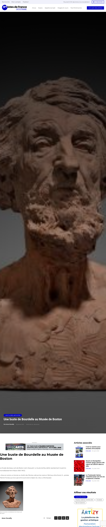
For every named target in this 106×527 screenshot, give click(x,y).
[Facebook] (56, 518)
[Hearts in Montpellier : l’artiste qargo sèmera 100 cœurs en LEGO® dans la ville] (79, 466)
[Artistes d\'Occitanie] (14, 7)
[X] (59, 518)
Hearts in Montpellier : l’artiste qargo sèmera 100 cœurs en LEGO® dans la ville (95, 463)
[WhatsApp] (63, 518)
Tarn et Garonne (80, 502)
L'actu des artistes (12, 415)
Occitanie (99, 500)
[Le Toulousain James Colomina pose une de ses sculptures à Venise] (79, 480)
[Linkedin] (67, 518)
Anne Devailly (10, 424)
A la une (88, 451)
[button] (6, 2)
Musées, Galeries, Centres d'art (84, 500)
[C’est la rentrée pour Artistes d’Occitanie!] (79, 452)
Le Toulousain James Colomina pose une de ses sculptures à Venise (95, 476)
